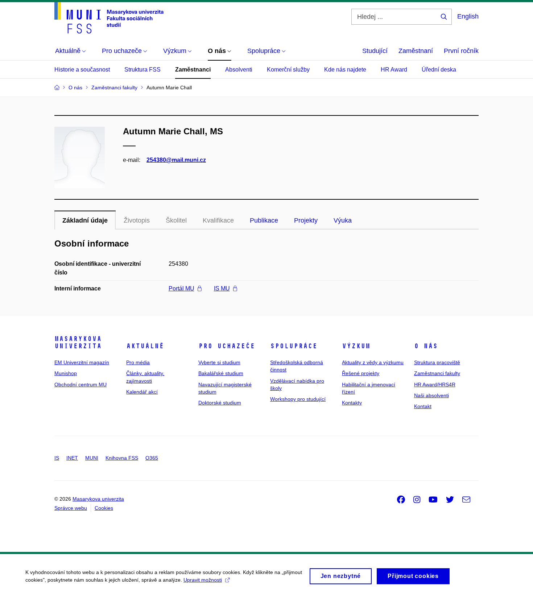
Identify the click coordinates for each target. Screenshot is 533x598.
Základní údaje (85, 220)
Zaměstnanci (193, 69)
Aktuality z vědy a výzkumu (373, 362)
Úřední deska (439, 69)
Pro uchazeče (226, 346)
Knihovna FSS (122, 458)
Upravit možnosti (202, 580)
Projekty (306, 220)
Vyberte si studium (219, 362)
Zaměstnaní (415, 50)
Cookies (104, 508)
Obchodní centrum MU (80, 384)
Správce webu (70, 508)
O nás (426, 346)
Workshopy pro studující (298, 399)
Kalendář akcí (142, 392)
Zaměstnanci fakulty (437, 373)
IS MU (222, 288)
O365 (151, 458)
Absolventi (238, 69)
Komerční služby (288, 69)
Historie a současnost (82, 69)
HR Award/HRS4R (434, 384)
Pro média (138, 362)
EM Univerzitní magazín (81, 362)
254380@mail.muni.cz (176, 160)
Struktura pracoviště (437, 362)
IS (56, 458)
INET (72, 458)
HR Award (394, 69)
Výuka (343, 220)
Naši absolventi (431, 395)
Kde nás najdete (345, 69)
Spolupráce (293, 346)
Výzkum (356, 346)
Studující (375, 50)
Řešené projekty (360, 373)
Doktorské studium (219, 403)
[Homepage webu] (109, 17)
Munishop (65, 373)
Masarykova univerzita (78, 342)
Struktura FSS (142, 69)
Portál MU (181, 288)
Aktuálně (145, 346)
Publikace (264, 220)
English (468, 16)
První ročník (461, 50)
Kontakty (352, 403)
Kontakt (422, 406)
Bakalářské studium (220, 373)
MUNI (91, 458)
